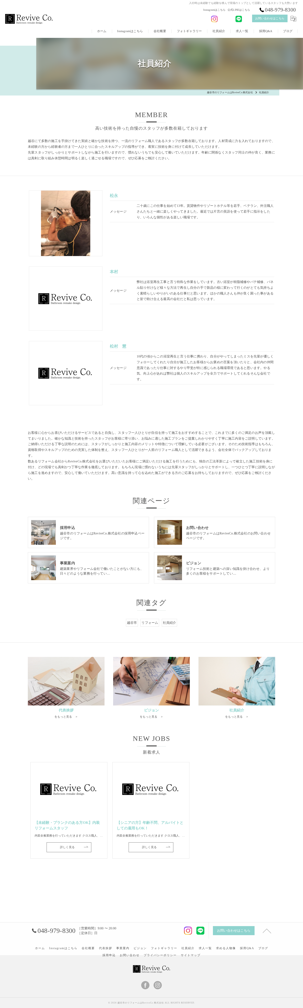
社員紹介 (169, 622)
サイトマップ (191, 955)
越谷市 (132, 622)
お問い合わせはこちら (269, 18)
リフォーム (149, 622)
